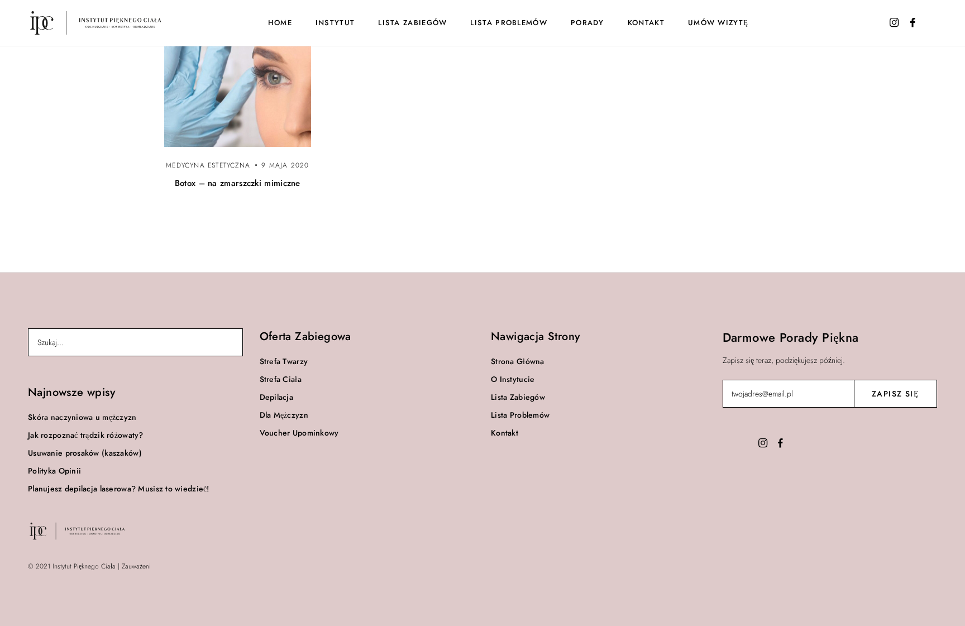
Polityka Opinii (54, 470)
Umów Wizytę (718, 22)
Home (280, 22)
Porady (587, 22)
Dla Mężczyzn (284, 414)
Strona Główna (517, 361)
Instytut (335, 22)
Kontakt (646, 22)
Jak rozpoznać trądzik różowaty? (86, 435)
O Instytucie (512, 379)
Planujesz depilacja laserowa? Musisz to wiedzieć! (118, 488)
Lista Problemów (508, 22)
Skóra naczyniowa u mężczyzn (82, 417)
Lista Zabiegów (412, 22)
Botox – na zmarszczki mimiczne (237, 183)
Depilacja (277, 397)
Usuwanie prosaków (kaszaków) (85, 452)
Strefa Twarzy (284, 361)
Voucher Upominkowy (299, 432)
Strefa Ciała (281, 379)
